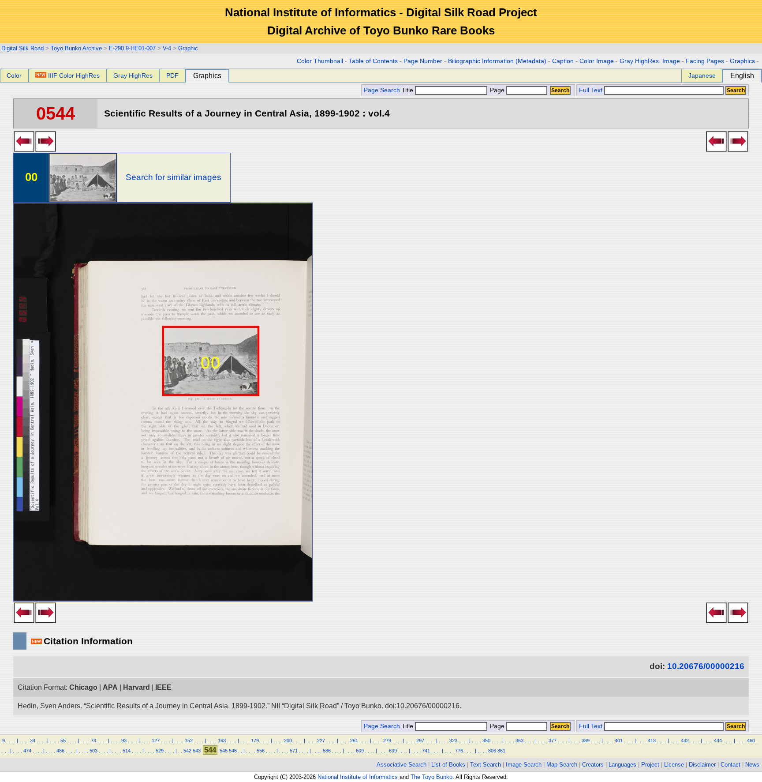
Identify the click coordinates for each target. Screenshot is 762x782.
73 (93, 740)
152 (189, 740)
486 (60, 750)
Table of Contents (373, 61)
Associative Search (401, 764)
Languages (622, 764)
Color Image (596, 61)
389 (586, 740)
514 (127, 750)
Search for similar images (173, 177)
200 (288, 740)
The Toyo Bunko (431, 777)
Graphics (742, 61)
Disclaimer (702, 764)
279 (387, 740)
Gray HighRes (133, 75)
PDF (172, 75)
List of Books (448, 764)
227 (321, 740)
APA (110, 687)
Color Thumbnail (320, 61)
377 (553, 740)
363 (519, 740)
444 (718, 740)
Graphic (188, 48)
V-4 (167, 48)
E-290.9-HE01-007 (132, 48)
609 (360, 750)
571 (294, 750)
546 (233, 750)
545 (224, 750)
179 (255, 740)
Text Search (485, 764)
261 (354, 740)
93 (124, 740)
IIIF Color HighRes (74, 75)
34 (32, 740)
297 (420, 740)
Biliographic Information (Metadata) (497, 61)
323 (453, 740)
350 (486, 740)
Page (497, 90)
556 (261, 750)
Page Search (382, 90)
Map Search (561, 764)
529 (160, 750)
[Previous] (24, 149)
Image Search (524, 764)
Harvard (136, 687)
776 (459, 750)
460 (751, 740)
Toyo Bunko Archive (76, 48)
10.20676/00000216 (705, 666)
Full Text (590, 90)
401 (619, 740)
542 (187, 750)
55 (63, 740)
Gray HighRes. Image (650, 61)
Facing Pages (705, 61)
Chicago (83, 687)
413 (652, 740)
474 (27, 750)
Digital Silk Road (22, 48)
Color (14, 75)
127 (156, 740)
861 (501, 750)
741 (426, 750)
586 (327, 750)
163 (222, 740)
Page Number (422, 61)
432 (685, 740)
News (752, 764)
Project (650, 764)
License (674, 764)
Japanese (702, 75)
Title (408, 90)
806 (492, 750)
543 (197, 750)
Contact (730, 764)
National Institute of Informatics (358, 777)
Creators (593, 764)
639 (393, 750)
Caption (563, 61)
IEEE (163, 687)
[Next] (45, 149)
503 (93, 750)
